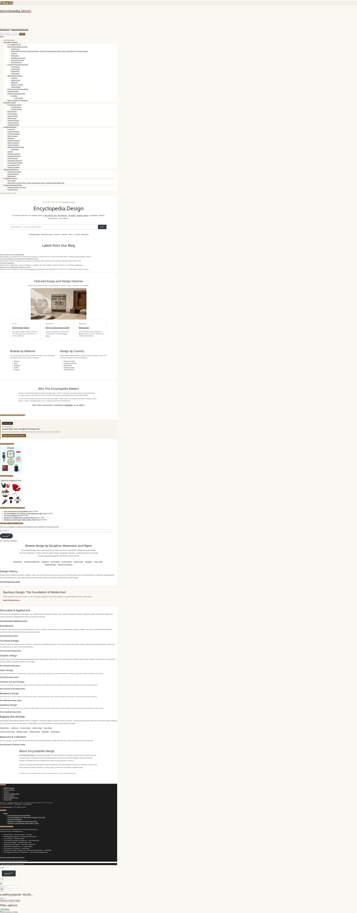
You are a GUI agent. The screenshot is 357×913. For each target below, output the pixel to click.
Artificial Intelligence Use (11, 797)
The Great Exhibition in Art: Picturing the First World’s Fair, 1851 (19, 259)
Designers (57, 234)
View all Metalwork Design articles (11, 700)
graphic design (83, 215)
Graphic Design (78, 561)
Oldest (18, 901)
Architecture (45, 561)
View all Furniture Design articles (10, 650)
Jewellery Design (34, 731)
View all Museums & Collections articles (12, 744)
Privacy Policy (8, 799)
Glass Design (98, 561)
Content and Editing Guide (11, 794)
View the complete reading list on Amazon (12, 857)
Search (102, 227)
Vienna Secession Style (57, 327)
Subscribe (5, 536)
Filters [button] (4, 899)
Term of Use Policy (9, 790)
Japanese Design (69, 367)
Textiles (16, 367)
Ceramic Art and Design (7, 731)
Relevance (4, 901)
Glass (16, 363)
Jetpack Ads (10, 802)
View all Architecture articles (9, 636)
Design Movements (47, 234)
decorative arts (68, 202)
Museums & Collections (65, 564)
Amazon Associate (7, 807)
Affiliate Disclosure (9, 788)
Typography (88, 561)
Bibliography (85, 234)
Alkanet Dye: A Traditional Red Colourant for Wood (15, 267)
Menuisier (84, 327)
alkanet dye (32, 269)
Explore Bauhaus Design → (12, 600)
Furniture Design (67, 561)
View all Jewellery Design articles (10, 712)
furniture (72, 215)
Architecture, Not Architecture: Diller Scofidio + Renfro (20, 520)
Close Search (5, 909)
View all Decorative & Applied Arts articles (13, 621)
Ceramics (17, 361)
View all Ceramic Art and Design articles (12, 688)
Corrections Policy (9, 795)
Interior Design (55, 561)
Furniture (82, 323)
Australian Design (69, 369)
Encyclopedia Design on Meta (12, 415)
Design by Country (69, 361)
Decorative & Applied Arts (32, 561)
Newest (11, 901)
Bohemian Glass (20, 327)
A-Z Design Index (34, 234)
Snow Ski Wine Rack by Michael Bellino (12, 254)
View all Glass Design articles (9, 677)
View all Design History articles (10, 582)
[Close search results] (2, 889)
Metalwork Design (50, 564)
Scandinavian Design (70, 363)
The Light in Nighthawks (7, 263)
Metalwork (17, 365)
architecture (62, 215)
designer (69, 405)
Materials (64, 234)
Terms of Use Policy (27, 804)
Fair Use (6, 792)
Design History (17, 561)
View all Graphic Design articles (10, 665)
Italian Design (68, 365)
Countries (77, 234)
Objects (70, 234)
